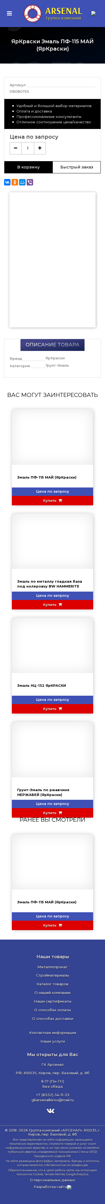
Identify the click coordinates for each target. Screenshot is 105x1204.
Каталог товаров (52, 984)
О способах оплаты (52, 1010)
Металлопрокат (52, 967)
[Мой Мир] (22, 182)
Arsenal (63, 13)
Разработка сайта (50, 1187)
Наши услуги (52, 1041)
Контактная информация (52, 1032)
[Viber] (30, 182)
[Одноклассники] (15, 182)
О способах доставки (52, 1018)
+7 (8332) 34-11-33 (52, 1095)
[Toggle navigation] (9, 13)
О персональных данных (52, 1180)
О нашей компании (52, 992)
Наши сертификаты (52, 1001)
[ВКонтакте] (7, 182)
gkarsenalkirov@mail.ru (53, 1100)
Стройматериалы (52, 975)
